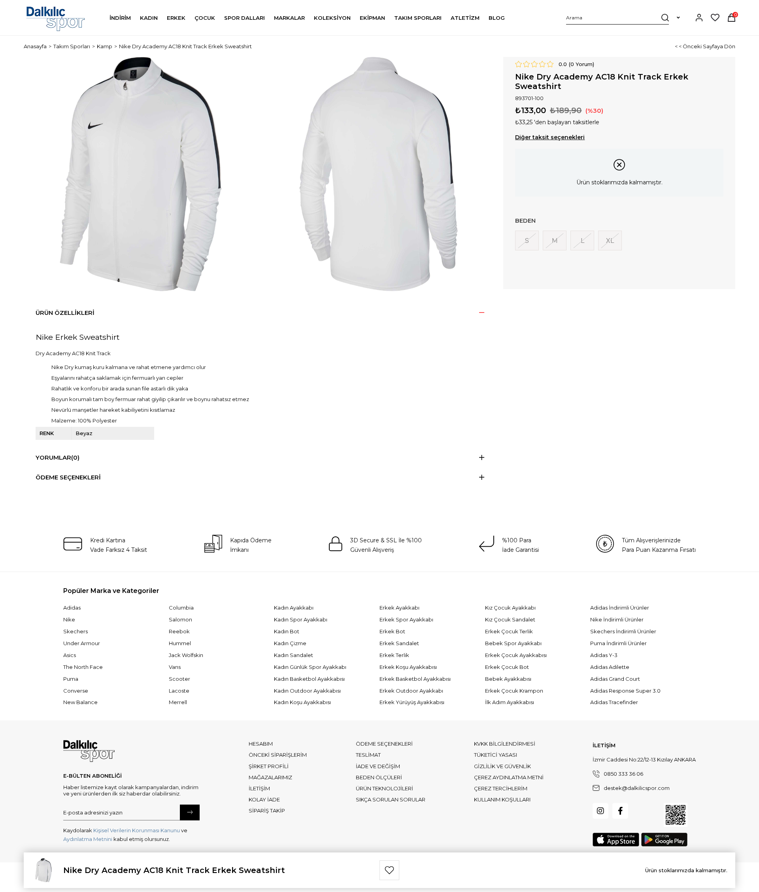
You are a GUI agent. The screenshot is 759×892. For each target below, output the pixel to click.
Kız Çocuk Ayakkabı (510, 607)
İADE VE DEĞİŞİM (378, 766)
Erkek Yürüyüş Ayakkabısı (412, 702)
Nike (69, 619)
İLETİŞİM (259, 788)
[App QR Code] (675, 815)
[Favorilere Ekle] (389, 870)
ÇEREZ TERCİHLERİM (500, 788)
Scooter (179, 679)
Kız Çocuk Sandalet (510, 619)
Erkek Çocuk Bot (507, 667)
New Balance (80, 702)
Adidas (72, 607)
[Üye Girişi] (699, 17)
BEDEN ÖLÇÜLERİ (379, 777)
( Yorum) (581, 64)
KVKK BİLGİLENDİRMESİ (504, 743)
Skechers (75, 631)
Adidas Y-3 (603, 655)
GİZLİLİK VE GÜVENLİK (502, 766)
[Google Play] (664, 840)
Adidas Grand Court (615, 679)
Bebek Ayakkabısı (508, 679)
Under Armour (81, 643)
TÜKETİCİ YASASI (495, 755)
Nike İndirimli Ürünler (617, 619)
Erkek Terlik (394, 655)
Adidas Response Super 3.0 (625, 690)
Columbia (181, 607)
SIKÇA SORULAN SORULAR (390, 799)
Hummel (180, 643)
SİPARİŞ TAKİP (267, 810)
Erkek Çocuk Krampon (514, 690)
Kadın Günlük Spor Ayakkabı (310, 667)
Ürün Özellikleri (65, 312)
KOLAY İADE (264, 799)
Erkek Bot (392, 631)
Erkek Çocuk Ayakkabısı (516, 655)
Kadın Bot (286, 631)
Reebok (179, 631)
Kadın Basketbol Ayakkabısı (309, 679)
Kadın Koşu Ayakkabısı (302, 702)
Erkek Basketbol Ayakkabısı (415, 679)
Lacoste (179, 690)
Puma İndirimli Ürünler (618, 643)
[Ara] (665, 17)
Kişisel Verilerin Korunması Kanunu (136, 830)
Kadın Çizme (290, 643)
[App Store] (616, 840)
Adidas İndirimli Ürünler (619, 607)
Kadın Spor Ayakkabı (300, 619)
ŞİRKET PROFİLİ (269, 766)
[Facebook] (620, 811)
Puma (70, 679)
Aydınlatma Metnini (87, 839)
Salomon (180, 619)
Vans (175, 667)
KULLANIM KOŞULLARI (502, 799)
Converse (75, 690)
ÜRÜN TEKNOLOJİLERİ (384, 788)
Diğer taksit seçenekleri (550, 137)
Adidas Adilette (609, 667)
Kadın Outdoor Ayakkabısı (307, 690)
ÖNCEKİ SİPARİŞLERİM (278, 755)
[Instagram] (600, 811)
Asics (69, 655)
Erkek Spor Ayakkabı (406, 619)
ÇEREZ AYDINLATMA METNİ (509, 777)
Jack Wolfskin (186, 655)
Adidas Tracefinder (614, 702)
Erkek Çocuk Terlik (509, 631)
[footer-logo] (89, 751)
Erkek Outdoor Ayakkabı (411, 690)
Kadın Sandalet (293, 655)
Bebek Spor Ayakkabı (513, 643)
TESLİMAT (368, 755)
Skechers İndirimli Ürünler (623, 631)
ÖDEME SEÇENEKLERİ (384, 743)
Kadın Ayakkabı (293, 607)
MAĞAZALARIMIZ (270, 777)
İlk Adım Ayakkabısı (509, 702)
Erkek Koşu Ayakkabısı (408, 667)
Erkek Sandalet (399, 643)
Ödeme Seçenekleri (68, 477)
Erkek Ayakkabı (399, 607)
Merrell (178, 702)
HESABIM (261, 743)
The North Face (83, 667)
